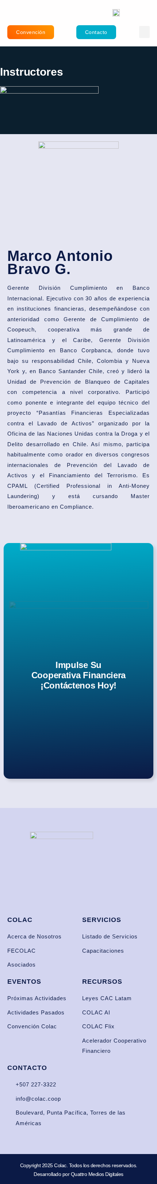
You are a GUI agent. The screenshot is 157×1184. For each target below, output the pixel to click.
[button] (144, 32)
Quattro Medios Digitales (97, 1174)
